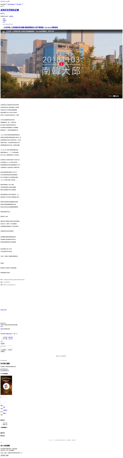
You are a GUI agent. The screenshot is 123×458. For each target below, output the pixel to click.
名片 (4, 22)
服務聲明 (73, 440)
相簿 (4, 18)
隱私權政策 (69, 440)
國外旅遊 (10, 337)
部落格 (4, 20)
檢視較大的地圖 (3, 309)
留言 (10, 333)
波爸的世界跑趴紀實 (10, 10)
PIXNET (51, 440)
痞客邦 (7, 333)
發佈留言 (2, 351)
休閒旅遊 (11, 16)
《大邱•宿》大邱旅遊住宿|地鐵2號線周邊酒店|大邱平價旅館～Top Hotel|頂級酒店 (30, 27)
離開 (7, 455)
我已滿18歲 (3, 455)
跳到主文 (3, 13)
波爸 (2, 326)
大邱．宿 (10, 338)
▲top (2, 341)
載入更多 (2, 343)
